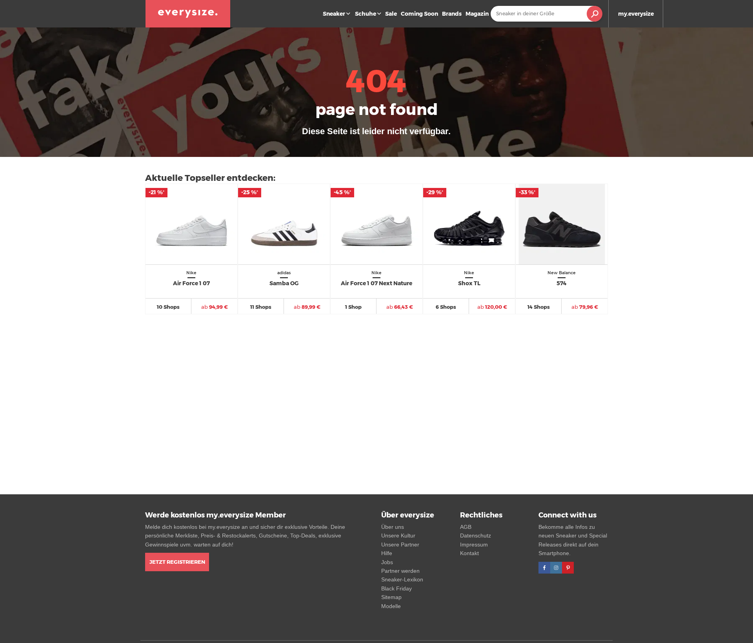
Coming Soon (419, 13)
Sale (391, 13)
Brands (452, 13)
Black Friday (396, 588)
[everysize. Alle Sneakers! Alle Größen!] (188, 13)
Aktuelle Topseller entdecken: (210, 178)
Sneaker (334, 13)
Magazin (477, 13)
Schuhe (365, 13)
